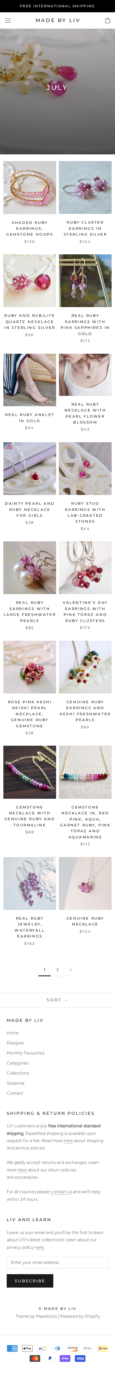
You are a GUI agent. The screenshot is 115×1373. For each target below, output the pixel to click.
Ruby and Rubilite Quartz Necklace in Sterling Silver (29, 321)
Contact (15, 1093)
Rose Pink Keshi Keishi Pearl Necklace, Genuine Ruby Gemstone (30, 714)
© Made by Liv (57, 1308)
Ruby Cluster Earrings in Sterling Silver (85, 228)
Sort (55, 1000)
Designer (15, 1043)
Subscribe (30, 1280)
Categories (17, 1063)
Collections (18, 1073)
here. (40, 1247)
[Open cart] (107, 20)
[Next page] (70, 970)
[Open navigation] (8, 21)
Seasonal (15, 1083)
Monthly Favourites (25, 1053)
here (68, 1140)
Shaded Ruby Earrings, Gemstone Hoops (29, 228)
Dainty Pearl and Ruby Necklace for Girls (30, 509)
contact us (61, 1191)
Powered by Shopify (80, 1316)
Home (13, 1032)
